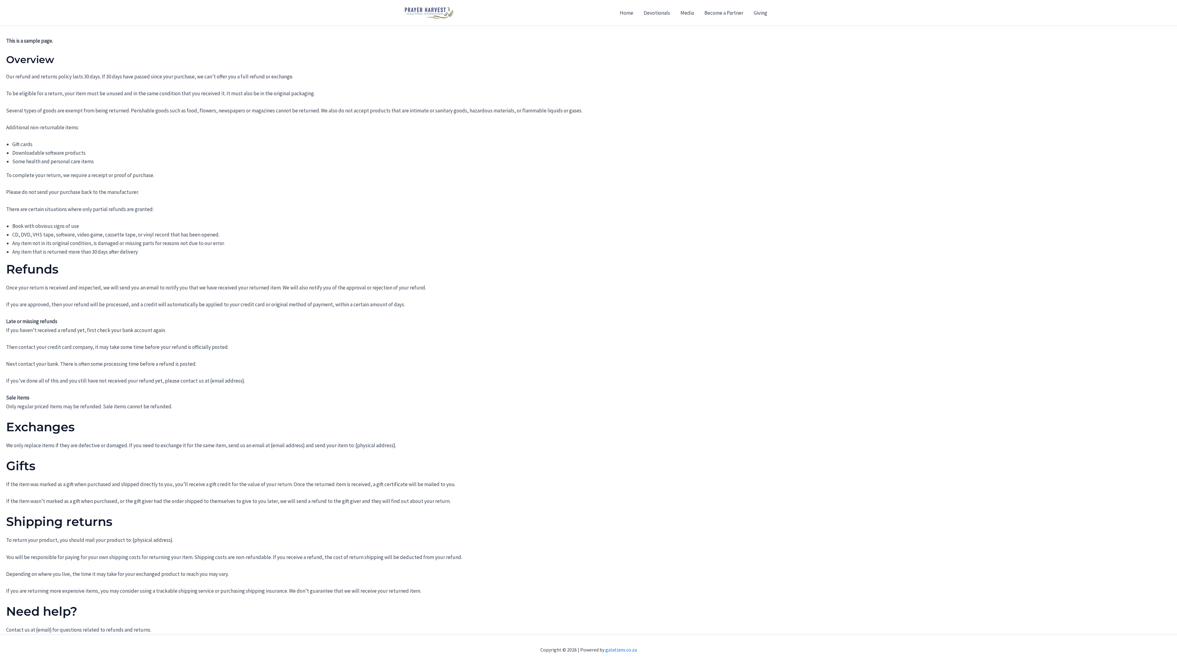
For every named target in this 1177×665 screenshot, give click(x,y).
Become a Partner (723, 12)
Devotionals (657, 12)
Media (687, 12)
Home (626, 12)
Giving (760, 12)
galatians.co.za (621, 650)
